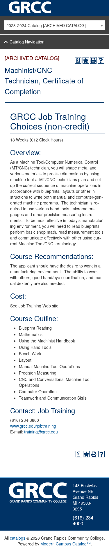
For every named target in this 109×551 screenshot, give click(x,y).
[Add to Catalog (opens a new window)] (86, 60)
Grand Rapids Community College (30, 7)
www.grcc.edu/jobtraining (33, 426)
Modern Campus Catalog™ (65, 544)
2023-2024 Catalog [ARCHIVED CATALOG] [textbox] (46, 25)
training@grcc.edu (41, 432)
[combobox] (54, 25)
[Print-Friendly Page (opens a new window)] (93, 60)
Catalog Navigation (27, 42)
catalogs (17, 538)
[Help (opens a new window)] (101, 60)
